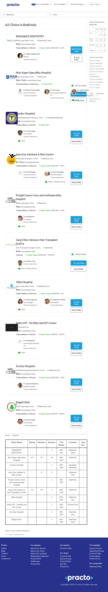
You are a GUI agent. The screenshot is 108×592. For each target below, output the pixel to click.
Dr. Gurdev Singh (29, 131)
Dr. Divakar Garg (29, 261)
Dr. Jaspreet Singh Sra (30, 384)
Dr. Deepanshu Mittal (57, 300)
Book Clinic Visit (76, 50)
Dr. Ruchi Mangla (29, 172)
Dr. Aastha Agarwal (30, 300)
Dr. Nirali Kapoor (29, 341)
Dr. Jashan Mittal (83, 90)
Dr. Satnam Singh (29, 420)
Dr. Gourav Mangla (56, 172)
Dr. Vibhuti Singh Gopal (31, 54)
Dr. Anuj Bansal (28, 217)
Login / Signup (94, 4)
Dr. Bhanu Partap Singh (31, 90)
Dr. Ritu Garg (54, 90)
